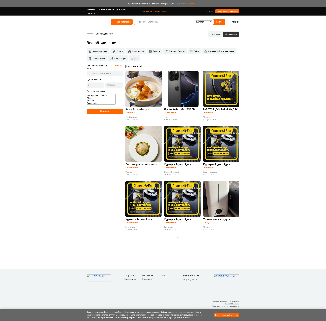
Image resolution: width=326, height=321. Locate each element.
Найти (219, 22)
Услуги (120, 51)
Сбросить (118, 66)
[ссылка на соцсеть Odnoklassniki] (188, 283)
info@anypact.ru (190, 279)
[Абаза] (101, 98)
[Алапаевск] (101, 103)
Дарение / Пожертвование (221, 51)
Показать (104, 111)
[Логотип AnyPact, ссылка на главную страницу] (97, 22)
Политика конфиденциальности (225, 306)
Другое (134, 58)
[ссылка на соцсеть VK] (184, 283)
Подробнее (189, 4)
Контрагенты (130, 275)
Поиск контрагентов (105, 9)
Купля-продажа (100, 51)
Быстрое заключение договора (155, 11)
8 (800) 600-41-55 (191, 275)
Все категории (124, 22)
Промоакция (130, 279)
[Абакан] (101, 100)
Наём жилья (138, 51)
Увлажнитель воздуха (216, 219)
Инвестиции (120, 58)
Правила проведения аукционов (225, 301)
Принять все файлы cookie (226, 315)
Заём (196, 51)
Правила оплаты (232, 304)
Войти (210, 11)
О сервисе (91, 9)
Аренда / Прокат (177, 51)
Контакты (91, 13)
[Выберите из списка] (101, 95)
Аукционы (216, 34)
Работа (156, 51)
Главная (90, 34)
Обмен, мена (99, 58)
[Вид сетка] (234, 66)
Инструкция (121, 9)
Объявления (231, 34)
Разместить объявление (227, 11)
